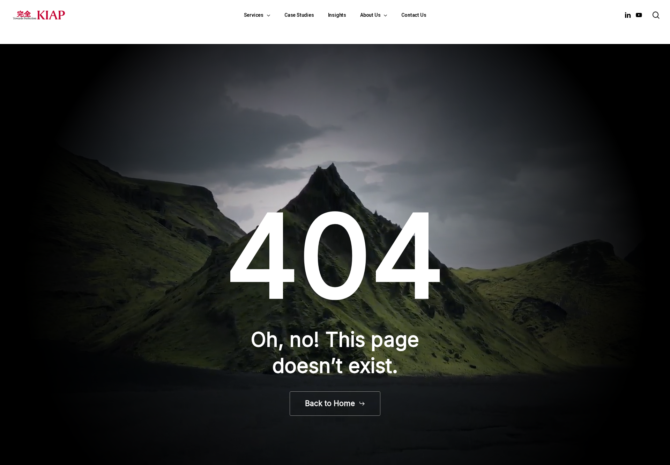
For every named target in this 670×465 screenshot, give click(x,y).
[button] (335, 403)
